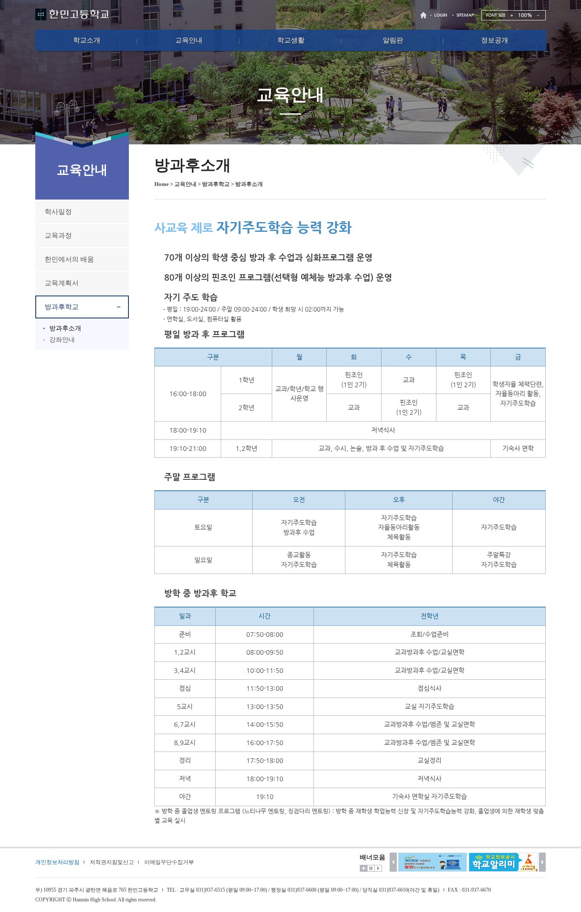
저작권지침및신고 (112, 862)
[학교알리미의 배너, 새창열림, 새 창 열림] (503, 862)
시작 (378, 868)
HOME (424, 15)
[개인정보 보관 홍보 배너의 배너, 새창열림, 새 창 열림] (432, 862)
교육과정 (58, 235)
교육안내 (185, 184)
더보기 (363, 868)
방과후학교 (62, 306)
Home (161, 184)
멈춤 (371, 868)
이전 (393, 862)
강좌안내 (62, 339)
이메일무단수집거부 (169, 862)
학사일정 (58, 211)
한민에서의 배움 (69, 259)
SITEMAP (465, 15)
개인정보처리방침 (57, 862)
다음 (542, 862)
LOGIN (440, 15)
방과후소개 (65, 328)
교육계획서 (62, 283)
